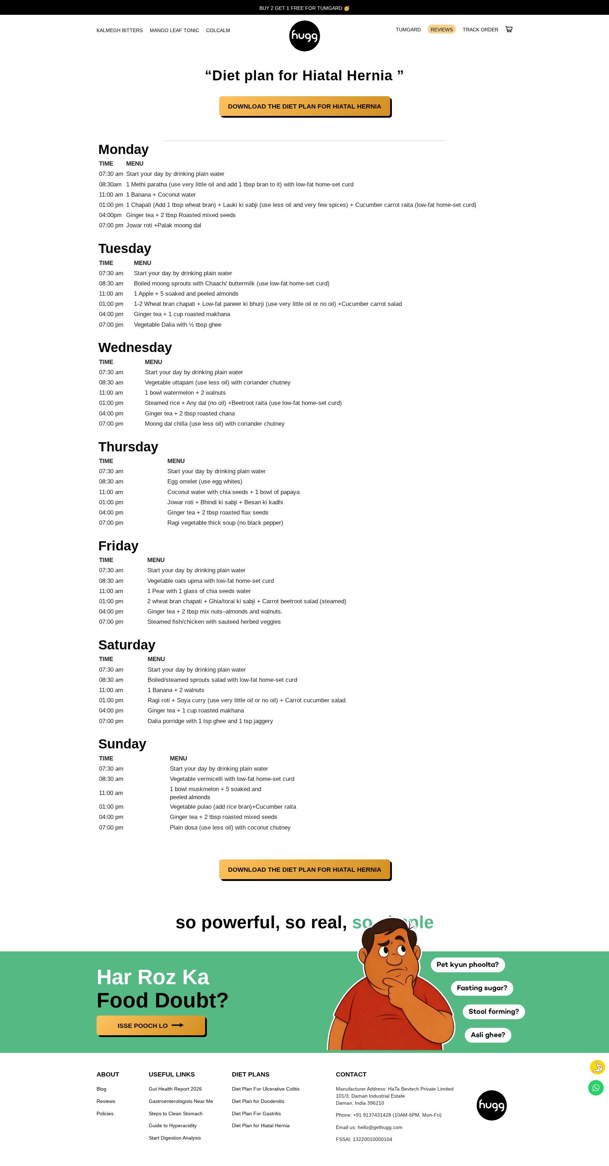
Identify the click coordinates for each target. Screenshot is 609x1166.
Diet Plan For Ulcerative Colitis (266, 1089)
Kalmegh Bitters (120, 30)
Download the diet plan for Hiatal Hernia (304, 106)
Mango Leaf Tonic (174, 30)
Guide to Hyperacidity (173, 1125)
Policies (105, 1113)
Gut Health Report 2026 (175, 1089)
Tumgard (408, 29)
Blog (101, 1089)
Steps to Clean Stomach (176, 1113)
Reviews (442, 29)
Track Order (480, 29)
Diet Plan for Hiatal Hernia (261, 1125)
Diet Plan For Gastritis (256, 1113)
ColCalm (218, 30)
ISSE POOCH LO (144, 1025)
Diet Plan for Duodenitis (258, 1101)
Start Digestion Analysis (175, 1138)
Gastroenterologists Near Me (181, 1101)
